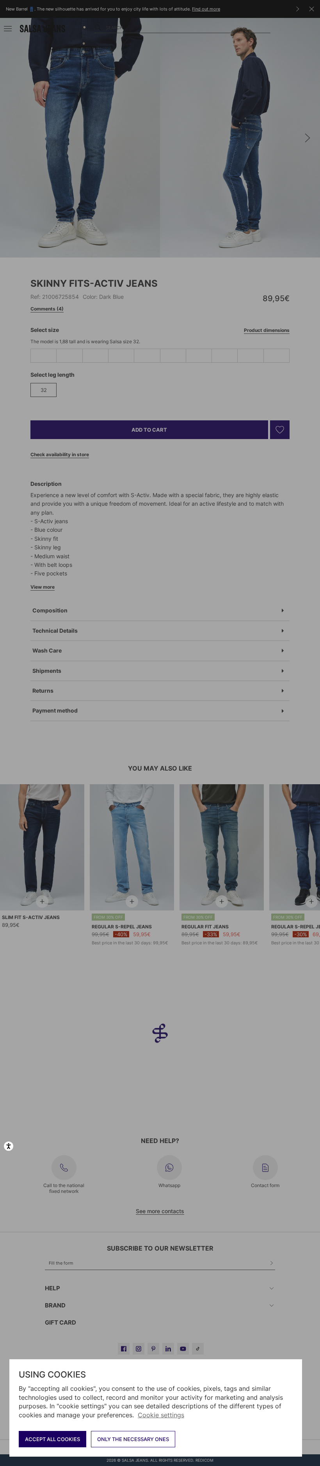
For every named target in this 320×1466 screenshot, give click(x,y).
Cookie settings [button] (161, 1415)
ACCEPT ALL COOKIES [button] (52, 1439)
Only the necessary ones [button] (133, 1439)
